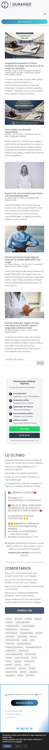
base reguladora (11, 633)
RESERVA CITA (24, 21)
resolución (22, 668)
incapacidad (10, 644)
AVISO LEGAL (11, 717)
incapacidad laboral (24, 644)
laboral (34, 658)
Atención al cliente (24, 703)
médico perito (29, 661)
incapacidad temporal (33, 647)
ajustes (19, 742)
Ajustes (17, 746)
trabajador (33, 672)
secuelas (32, 668)
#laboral (9, 619)
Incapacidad (28, 72)
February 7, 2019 (31, 537)
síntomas (23, 672)
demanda (39, 633)
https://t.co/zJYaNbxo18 (28, 500)
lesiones (8, 661)
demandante (10, 636)
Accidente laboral (28, 626)
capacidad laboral (26, 633)
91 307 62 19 (24, 435)
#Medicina (33, 523)
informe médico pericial (14, 654)
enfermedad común (12, 640)
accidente (9, 622)
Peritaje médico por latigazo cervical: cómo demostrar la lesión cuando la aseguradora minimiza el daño (22, 325)
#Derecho (13, 526)
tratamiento (30, 675)
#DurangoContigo (28, 526)
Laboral (37, 72)
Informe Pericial (30, 654)
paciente (9, 665)
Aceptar (7, 746)
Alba (9, 70)
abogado (38, 619)
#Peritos (22, 523)
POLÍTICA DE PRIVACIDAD (15, 711)
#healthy (12, 528)
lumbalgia (18, 661)
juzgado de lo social (21, 658)
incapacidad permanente (14, 647)
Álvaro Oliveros (14, 264)
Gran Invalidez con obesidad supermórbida (18, 130)
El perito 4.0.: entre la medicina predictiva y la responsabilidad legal (24, 194)
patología (18, 665)
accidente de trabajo (22, 622)
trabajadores (10, 675)
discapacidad (22, 636)
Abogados (28, 70)
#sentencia (18, 619)
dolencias (33, 636)
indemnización (24, 651)
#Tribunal (28, 619)
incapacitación (11, 651)
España (24, 640)
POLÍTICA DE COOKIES (14, 714)
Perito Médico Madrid (13, 74)
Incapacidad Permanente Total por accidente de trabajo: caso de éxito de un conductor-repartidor (24, 66)
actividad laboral (11, 629)
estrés (32, 640)
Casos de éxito (17, 72)
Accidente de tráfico (12, 626)
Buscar (40, 363)
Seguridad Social (11, 672)
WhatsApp (24, 429)
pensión (27, 665)
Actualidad (29, 134)
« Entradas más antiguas (14, 359)
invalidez (9, 658)
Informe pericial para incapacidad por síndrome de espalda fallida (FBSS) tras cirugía (23, 259)
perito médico (10, 668)
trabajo (20, 675)
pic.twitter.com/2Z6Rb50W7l (22, 531)
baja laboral (24, 629)
